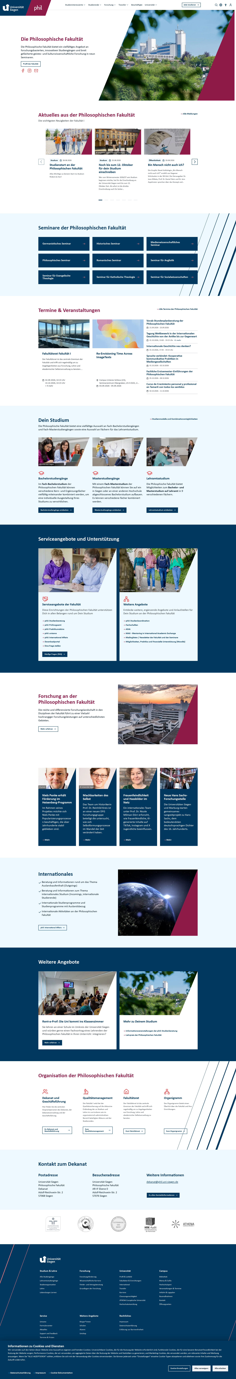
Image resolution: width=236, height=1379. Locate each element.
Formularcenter (46, 1326)
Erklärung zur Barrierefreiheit (131, 1330)
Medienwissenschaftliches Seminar (165, 244)
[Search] (216, 5)
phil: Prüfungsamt (53, 625)
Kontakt (162, 1300)
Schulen (83, 1326)
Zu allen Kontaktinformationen (162, 1195)
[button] (225, 4)
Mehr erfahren (47, 729)
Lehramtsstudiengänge (49, 1281)
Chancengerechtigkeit (128, 1296)
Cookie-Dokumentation (62, 1373)
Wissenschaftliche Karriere (90, 1281)
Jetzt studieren (190, 5)
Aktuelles (43, 1330)
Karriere (122, 1293)
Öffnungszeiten (165, 1304)
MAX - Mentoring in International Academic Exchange (151, 633)
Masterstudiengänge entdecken (108, 510)
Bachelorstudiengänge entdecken (55, 510)
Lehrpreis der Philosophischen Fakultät (144, 1035)
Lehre (42, 1289)
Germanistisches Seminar (57, 243)
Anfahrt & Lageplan (167, 1293)
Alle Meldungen (190, 114)
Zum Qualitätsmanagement (94, 1130)
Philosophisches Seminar (56, 260)
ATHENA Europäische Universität (132, 1300)
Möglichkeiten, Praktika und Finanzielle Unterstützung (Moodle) (155, 642)
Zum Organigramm (174, 1131)
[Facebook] (23, 71)
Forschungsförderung (88, 1277)
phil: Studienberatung (55, 621)
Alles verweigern (201, 1368)
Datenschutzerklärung (20, 1373)
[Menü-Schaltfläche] (231, 5)
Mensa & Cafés (165, 1281)
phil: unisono (51, 633)
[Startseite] (50, 1259)
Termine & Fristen (47, 1337)
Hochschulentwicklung (128, 1304)
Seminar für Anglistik (162, 260)
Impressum (41, 1373)
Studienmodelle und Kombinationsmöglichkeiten (175, 419)
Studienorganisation (48, 1285)
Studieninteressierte (74, 5)
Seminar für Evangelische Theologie (56, 277)
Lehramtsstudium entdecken (161, 510)
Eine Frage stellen (53, 646)
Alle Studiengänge (47, 1277)
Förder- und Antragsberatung (91, 1285)
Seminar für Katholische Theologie (116, 277)
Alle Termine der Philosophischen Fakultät (178, 309)
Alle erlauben (220, 1368)
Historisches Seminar (108, 243)
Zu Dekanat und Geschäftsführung (51, 1130)
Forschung (108, 5)
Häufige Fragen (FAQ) (53, 654)
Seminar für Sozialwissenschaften (169, 277)
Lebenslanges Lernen (48, 1293)
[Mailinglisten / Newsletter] (36, 71)
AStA (128, 629)
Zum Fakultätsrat (133, 1131)
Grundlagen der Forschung (90, 1289)
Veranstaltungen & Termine (170, 1289)
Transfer (122, 5)
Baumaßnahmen (165, 1296)
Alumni (82, 1330)
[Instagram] (29, 71)
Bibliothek (163, 1277)
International (124, 1285)
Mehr (47, 840)
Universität (150, 5)
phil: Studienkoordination (138, 621)
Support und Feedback (48, 1334)
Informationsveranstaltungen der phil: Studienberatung (151, 1031)
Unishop (83, 1334)
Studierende (93, 5)
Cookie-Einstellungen (179, 1368)
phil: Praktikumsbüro (54, 629)
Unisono (43, 1322)
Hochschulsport (165, 1285)
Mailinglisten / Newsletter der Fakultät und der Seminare (152, 637)
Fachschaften (132, 625)
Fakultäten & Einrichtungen (130, 1281)
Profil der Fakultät (30, 64)
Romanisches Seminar (109, 260)
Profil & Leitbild (125, 1277)
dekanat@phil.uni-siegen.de (162, 1182)
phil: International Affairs (56, 637)
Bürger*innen (85, 1322)
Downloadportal (52, 642)
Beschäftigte (136, 5)
